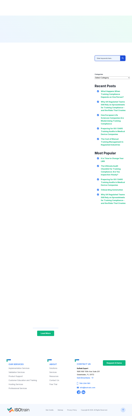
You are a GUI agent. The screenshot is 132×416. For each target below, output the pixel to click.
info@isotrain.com (87, 388)
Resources (66, 39)
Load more (46, 333)
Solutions (53, 368)
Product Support (16, 376)
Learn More (14, 113)
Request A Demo (114, 363)
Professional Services (18, 388)
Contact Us (54, 380)
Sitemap (60, 410)
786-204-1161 (84, 383)
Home (54, 39)
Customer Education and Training (23, 380)
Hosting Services (16, 384)
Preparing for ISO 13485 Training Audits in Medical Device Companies (113, 131)
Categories (99, 74)
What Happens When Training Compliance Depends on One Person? (112, 94)
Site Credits (50, 410)
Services (53, 372)
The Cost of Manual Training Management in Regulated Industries (112, 142)
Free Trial (53, 384)
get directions (83, 378)
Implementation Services (19, 368)
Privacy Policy (72, 410)
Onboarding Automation (112, 190)
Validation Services (17, 372)
